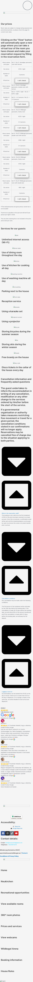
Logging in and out (7, 691)
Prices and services (11, 926)
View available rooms (12, 904)
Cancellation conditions (8, 598)
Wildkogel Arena (9, 948)
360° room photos (10, 915)
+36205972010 (12, 844)
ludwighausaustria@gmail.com (13, 842)
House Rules (7, 971)
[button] (16, 479)
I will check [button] (22, 80)
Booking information (11, 960)
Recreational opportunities (15, 892)
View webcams (9, 937)
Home (4, 870)
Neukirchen (7, 881)
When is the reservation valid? (10, 513)
